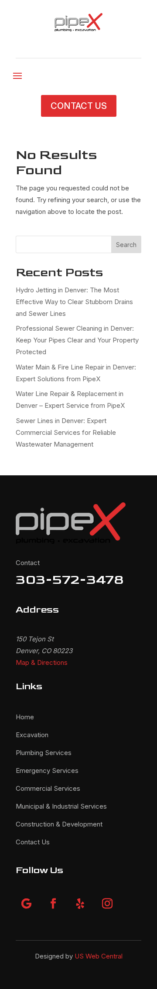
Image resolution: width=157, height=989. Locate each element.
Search (126, 244)
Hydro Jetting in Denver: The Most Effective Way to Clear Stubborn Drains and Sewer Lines (74, 302)
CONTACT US (79, 106)
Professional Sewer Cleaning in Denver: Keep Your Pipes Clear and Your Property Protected (77, 340)
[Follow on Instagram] (107, 903)
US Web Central (99, 956)
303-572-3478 (69, 579)
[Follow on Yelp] (80, 903)
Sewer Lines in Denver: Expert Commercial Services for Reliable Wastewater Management (66, 432)
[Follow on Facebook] (53, 903)
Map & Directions (42, 662)
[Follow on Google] (26, 903)
